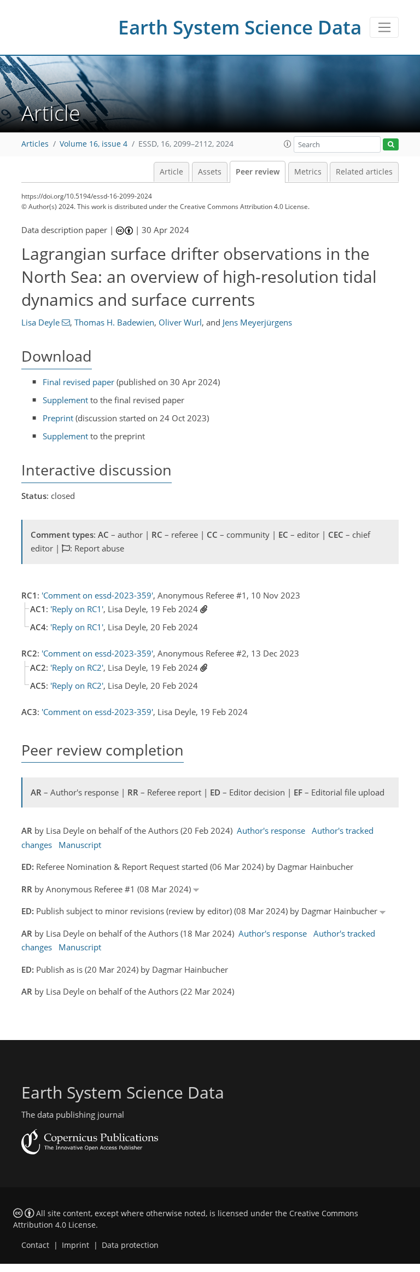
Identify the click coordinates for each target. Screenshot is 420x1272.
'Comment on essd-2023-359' (97, 595)
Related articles (364, 172)
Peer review (257, 172)
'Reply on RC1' (76, 608)
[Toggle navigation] (384, 27)
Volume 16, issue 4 (93, 144)
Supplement (65, 399)
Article (171, 172)
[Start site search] (391, 144)
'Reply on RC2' (76, 667)
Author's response (271, 830)
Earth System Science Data (239, 27)
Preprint (58, 418)
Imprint (75, 1245)
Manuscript (80, 844)
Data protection (130, 1245)
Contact (35, 1245)
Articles (35, 144)
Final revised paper (78, 381)
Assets (209, 172)
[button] (287, 144)
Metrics (308, 172)
